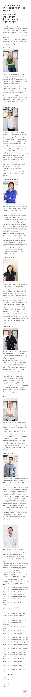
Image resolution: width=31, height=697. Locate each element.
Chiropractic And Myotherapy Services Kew (14, 615)
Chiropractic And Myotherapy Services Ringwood (15, 639)
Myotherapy (6, 682)
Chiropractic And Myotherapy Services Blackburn (15, 589)
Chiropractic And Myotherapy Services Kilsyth (14, 618)
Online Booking (7, 679)
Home (4, 677)
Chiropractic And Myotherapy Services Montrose (15, 631)
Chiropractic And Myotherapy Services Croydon (15, 596)
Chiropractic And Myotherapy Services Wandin (15, 659)
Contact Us (6, 686)
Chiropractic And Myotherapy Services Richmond (15, 637)
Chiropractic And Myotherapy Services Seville (14, 652)
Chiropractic (6, 684)
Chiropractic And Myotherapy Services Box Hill (14, 591)
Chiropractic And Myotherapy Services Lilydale (14, 620)
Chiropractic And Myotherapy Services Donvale (15, 613)
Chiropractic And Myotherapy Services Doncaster (15, 611)
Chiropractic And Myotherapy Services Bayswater (15, 587)
